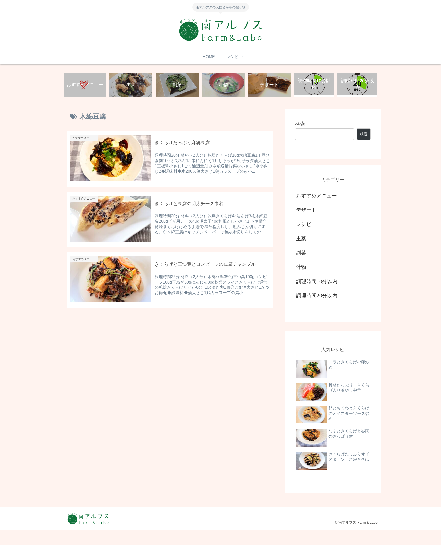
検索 (300, 124)
